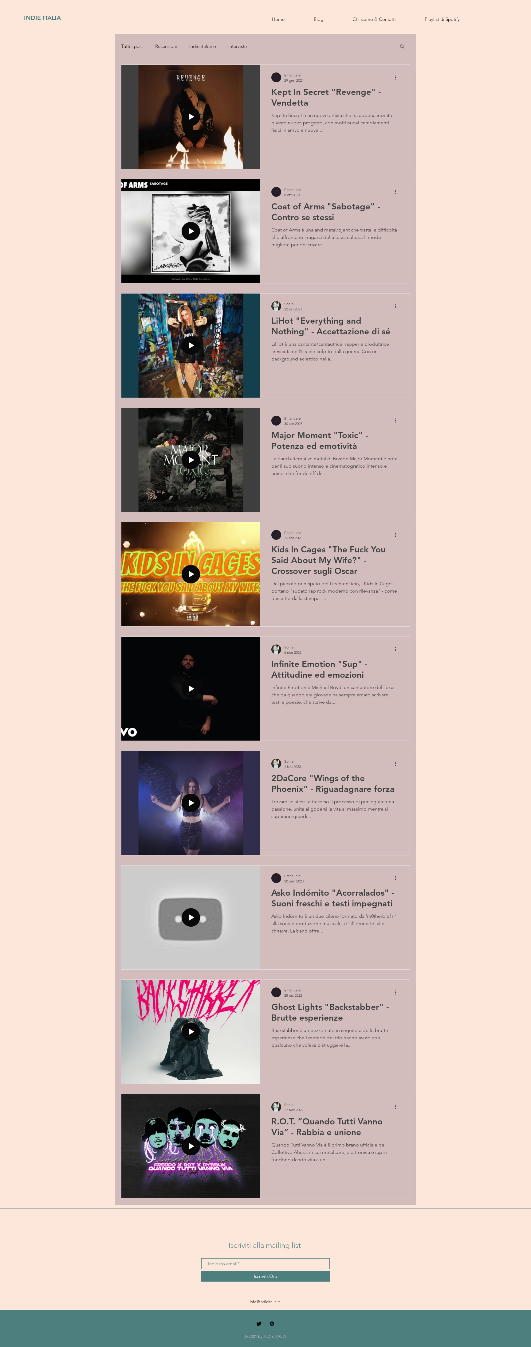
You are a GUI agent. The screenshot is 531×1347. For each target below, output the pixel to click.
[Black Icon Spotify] (272, 1323)
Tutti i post (132, 46)
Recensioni (166, 46)
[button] (402, 47)
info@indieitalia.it (265, 1301)
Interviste (237, 46)
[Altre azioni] (397, 77)
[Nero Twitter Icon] (259, 1323)
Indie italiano (202, 46)
